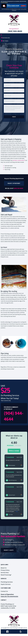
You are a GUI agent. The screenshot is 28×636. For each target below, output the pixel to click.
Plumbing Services (7, 582)
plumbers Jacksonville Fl (18, 160)
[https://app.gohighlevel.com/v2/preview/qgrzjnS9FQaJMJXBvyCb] (14, 620)
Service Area (5, 572)
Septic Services (6, 584)
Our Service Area (6, 37)
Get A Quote (5, 41)
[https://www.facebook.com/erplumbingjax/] (7, 631)
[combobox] (5, 96)
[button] (1, 35)
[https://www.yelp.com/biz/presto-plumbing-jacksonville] (21, 631)
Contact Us (4, 591)
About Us (3, 568)
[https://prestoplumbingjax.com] (14, 19)
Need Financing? (6, 575)
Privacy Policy (5, 570)
